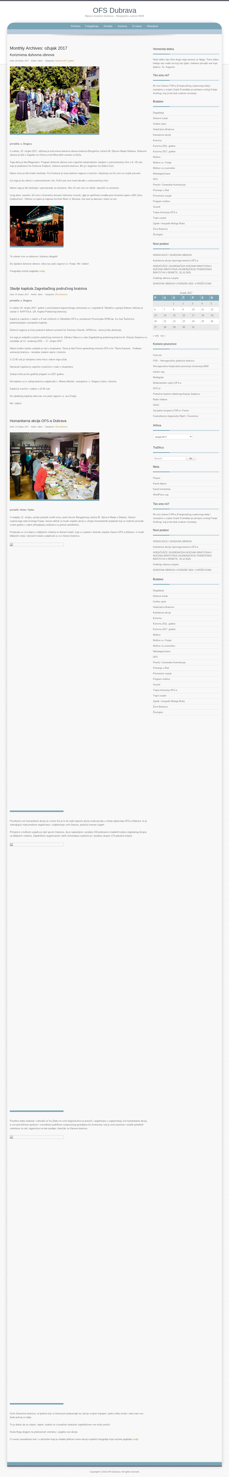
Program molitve (161, 201)
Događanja (158, 112)
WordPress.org (160, 494)
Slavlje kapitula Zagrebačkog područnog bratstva (48, 288)
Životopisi (158, 234)
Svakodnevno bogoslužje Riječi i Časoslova (175, 416)
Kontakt (108, 26)
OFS (155, 179)
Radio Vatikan (160, 399)
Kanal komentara (161, 489)
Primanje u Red (161, 190)
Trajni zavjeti (159, 218)
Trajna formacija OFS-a (165, 212)
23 (183, 321)
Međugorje (158, 377)
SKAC (156, 405)
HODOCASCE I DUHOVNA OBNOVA (172, 255)
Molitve (156, 157)
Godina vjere (159, 123)
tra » (163, 335)
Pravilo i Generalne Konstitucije (169, 184)
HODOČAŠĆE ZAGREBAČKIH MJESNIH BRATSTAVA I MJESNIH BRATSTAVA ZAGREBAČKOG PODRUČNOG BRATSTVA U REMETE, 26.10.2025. (182, 269)
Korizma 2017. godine (64, 61)
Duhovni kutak (160, 118)
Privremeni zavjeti (162, 195)
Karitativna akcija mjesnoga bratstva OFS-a (175, 260)
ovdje (42, 271)
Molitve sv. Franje (162, 162)
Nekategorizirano (161, 173)
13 (155, 315)
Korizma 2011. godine (164, 146)
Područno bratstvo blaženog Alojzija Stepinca (176, 394)
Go (190, 458)
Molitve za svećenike (164, 168)
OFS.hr (156, 388)
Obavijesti (152, 26)
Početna (75, 26)
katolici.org (158, 371)
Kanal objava (159, 483)
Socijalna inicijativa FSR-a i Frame (171, 410)
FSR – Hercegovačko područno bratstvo (173, 360)
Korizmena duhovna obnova (32, 55)
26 (212, 321)
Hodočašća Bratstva (163, 129)
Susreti (156, 206)
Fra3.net (157, 355)
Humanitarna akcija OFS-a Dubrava (38, 421)
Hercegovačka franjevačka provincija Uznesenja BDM (181, 366)
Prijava (156, 478)
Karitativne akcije (162, 135)
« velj (156, 335)
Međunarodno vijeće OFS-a (167, 383)
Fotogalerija (91, 26)
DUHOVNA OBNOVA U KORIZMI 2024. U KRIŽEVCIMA (182, 283)
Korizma (122, 26)
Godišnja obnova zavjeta (166, 278)
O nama (137, 26)
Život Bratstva (61, 294)
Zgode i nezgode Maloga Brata (169, 223)
